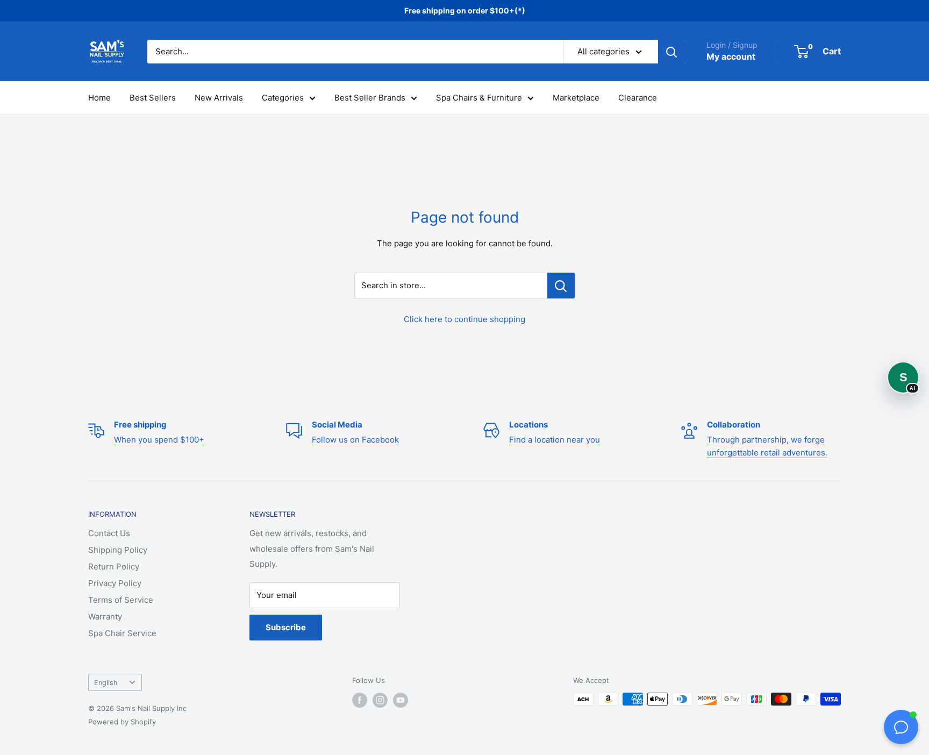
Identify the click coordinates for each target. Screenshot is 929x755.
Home (99, 97)
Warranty (105, 616)
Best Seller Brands (369, 97)
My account (730, 56)
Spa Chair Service (122, 633)
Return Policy (113, 566)
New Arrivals (219, 97)
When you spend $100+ (159, 440)
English (106, 683)
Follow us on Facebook (355, 440)
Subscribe (286, 627)
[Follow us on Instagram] (380, 700)
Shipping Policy (117, 550)
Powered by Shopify (122, 721)
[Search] (671, 51)
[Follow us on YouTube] (400, 700)
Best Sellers (153, 97)
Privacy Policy (114, 583)
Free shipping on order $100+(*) (464, 10)
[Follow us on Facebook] (359, 700)
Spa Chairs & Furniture (479, 97)
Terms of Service (120, 600)
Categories (283, 97)
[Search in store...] (561, 285)
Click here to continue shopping (464, 319)
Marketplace (576, 97)
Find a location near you (554, 440)
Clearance (637, 97)
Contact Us (109, 533)
